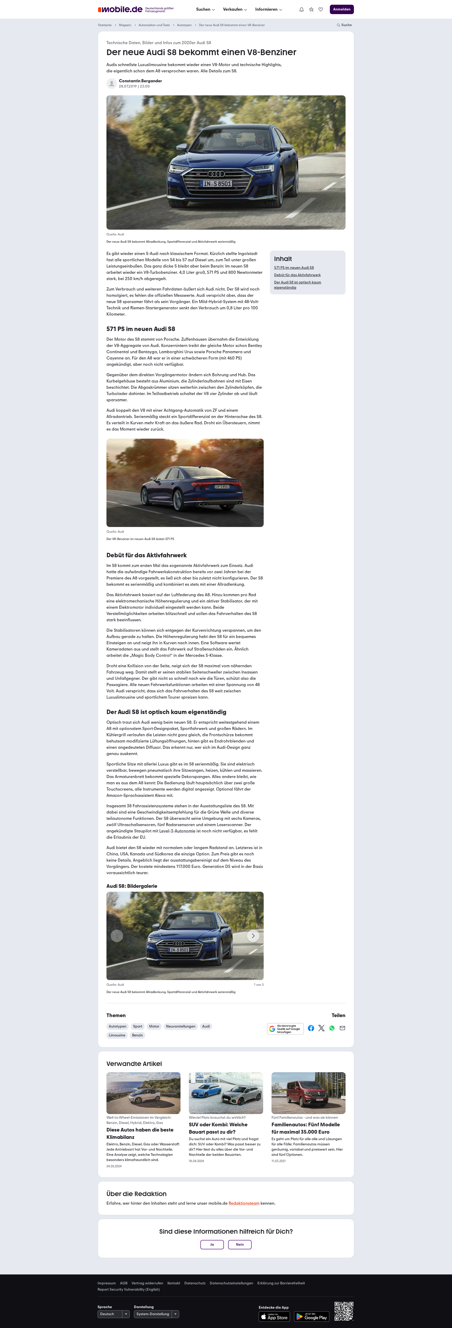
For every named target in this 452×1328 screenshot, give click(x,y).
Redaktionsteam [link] (244, 1203)
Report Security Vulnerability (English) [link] (129, 1290)
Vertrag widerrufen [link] (147, 1283)
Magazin (125, 25)
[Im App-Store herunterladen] (276, 1316)
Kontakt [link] (173, 1283)
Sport (137, 1026)
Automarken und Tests (154, 25)
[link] (311, 9)
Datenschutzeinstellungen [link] (231, 1283)
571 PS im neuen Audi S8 (294, 267)
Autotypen (184, 25)
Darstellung (144, 1307)
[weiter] (253, 936)
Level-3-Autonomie (177, 830)
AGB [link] (123, 1283)
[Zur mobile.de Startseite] (140, 9)
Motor (154, 1026)
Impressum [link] (107, 1283)
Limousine (117, 1035)
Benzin (137, 1035)
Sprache (105, 1307)
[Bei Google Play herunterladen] (311, 1316)
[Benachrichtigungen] (301, 9)
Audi (206, 1026)
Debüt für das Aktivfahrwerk (297, 275)
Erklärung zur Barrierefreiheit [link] (281, 1283)
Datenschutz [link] (195, 1283)
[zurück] (117, 936)
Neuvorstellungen (180, 1026)
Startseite (105, 25)
